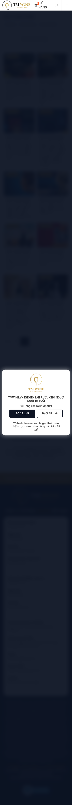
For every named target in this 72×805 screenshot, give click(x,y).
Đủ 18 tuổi (22, 413)
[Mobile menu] (66, 5)
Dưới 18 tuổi (50, 413)
